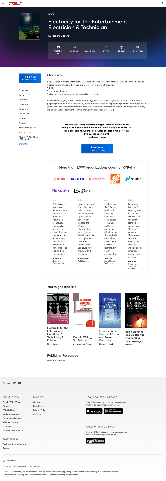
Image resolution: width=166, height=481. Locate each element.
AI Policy (37, 414)
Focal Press (137, 51)
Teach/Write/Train (11, 402)
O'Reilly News (9, 410)
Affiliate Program (11, 422)
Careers (6, 406)
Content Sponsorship (13, 430)
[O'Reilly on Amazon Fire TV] (95, 443)
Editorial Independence (41, 474)
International (10, 438)
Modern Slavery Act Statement (65, 474)
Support (38, 396)
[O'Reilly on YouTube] (19, 383)
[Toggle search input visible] (163, 3)
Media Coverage (11, 414)
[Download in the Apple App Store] (94, 413)
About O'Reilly (11, 396)
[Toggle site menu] (3, 3)
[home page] (15, 3)
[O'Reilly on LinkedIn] (14, 383)
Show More (24, 144)
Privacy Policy (39, 410)
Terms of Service (9, 474)
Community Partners (12, 418)
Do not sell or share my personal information (21, 466)
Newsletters (38, 406)
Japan (6, 448)
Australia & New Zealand (14, 444)
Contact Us (38, 402)
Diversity (7, 426)
